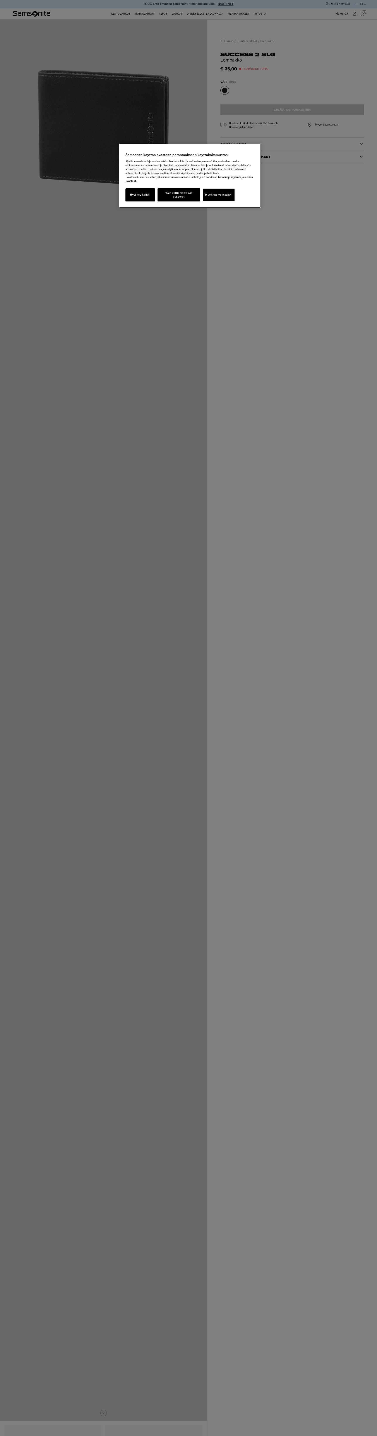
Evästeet (130, 180)
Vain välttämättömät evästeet (178, 194)
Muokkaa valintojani (218, 194)
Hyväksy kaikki (140, 194)
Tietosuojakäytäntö (229, 177)
